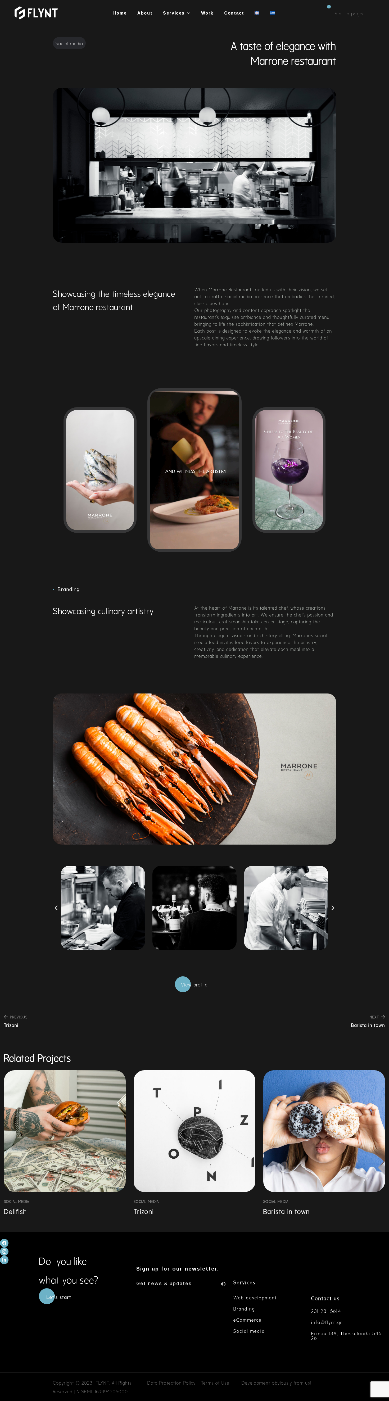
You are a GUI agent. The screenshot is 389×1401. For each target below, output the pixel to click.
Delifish (15, 1210)
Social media (16, 1201)
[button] (351, 13)
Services (244, 1281)
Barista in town (286, 1210)
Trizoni (144, 1210)
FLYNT (102, 1382)
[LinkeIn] (4, 1260)
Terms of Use (215, 1382)
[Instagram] (4, 1251)
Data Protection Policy (171, 1382)
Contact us (325, 1297)
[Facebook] (4, 1243)
